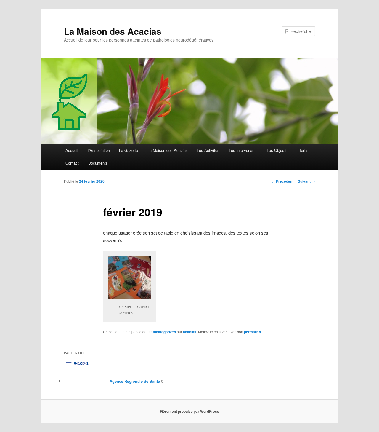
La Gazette (128, 150)
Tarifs (304, 150)
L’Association (99, 150)
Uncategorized (163, 331)
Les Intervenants (243, 150)
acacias (189, 331)
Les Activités (208, 150)
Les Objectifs (278, 150)
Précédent (282, 181)
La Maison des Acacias (112, 31)
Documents (98, 163)
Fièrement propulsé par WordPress (189, 411)
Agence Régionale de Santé (134, 381)
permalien (252, 331)
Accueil (71, 150)
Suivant (306, 181)
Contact (72, 163)
